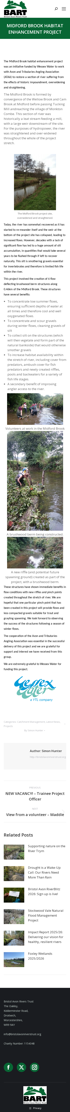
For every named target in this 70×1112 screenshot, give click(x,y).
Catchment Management (31, 721)
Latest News (53, 721)
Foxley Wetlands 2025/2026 (40, 956)
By (33, 730)
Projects (8, 726)
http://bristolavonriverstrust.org (48, 757)
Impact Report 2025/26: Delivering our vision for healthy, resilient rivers (45, 937)
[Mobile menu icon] (63, 8)
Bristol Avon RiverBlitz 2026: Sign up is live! (44, 891)
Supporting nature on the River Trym (46, 848)
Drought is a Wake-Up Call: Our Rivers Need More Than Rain (44, 872)
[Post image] (14, 852)
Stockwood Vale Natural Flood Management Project (45, 915)
